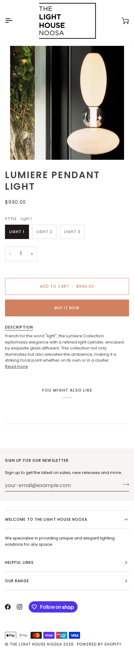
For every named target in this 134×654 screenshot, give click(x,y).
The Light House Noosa (36, 644)
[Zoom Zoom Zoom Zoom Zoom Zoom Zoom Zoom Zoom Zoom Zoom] (67, 103)
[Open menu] (14, 20)
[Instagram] (19, 607)
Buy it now (67, 307)
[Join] (124, 485)
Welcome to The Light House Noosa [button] (46, 519)
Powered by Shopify (99, 644)
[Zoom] (21, 148)
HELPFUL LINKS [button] (19, 562)
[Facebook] (8, 607)
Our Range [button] (17, 580)
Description (19, 327)
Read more (16, 366)
